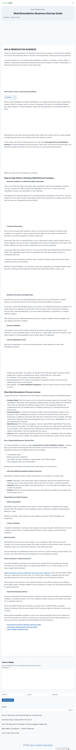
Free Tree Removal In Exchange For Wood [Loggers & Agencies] (24, 724)
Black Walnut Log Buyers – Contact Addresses (18, 728)
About (32, 745)
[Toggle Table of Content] (14, 97)
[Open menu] (72, 3)
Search (4, 707)
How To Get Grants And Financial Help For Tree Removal (22, 715)
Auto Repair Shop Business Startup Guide (22, 627)
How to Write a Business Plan (17, 629)
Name (5, 694)
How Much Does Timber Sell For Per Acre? (17, 720)
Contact (38, 745)
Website (55, 694)
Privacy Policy (48, 745)
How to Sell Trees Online (10, 733)
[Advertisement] (38, 34)
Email (29, 694)
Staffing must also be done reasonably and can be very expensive (27, 573)
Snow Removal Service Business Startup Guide (24, 625)
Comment (6, 667)
